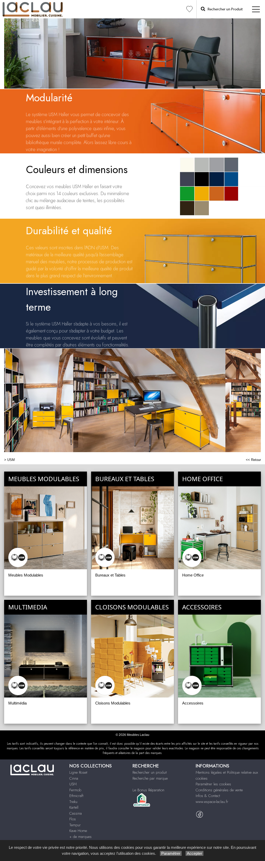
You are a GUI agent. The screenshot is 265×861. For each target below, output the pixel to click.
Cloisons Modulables (112, 703)
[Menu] (256, 9)
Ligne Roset (78, 772)
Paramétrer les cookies (213, 784)
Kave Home (78, 831)
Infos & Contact (208, 796)
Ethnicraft (76, 796)
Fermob (75, 790)
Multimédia (17, 703)
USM (11, 460)
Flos (72, 819)
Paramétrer (170, 853)
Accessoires (192, 703)
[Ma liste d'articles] (189, 9)
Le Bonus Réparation (148, 790)
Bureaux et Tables (110, 575)
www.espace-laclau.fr (212, 802)
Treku (73, 802)
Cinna (73, 778)
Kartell (73, 807)
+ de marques (80, 836)
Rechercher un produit (149, 772)
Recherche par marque (150, 778)
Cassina (75, 813)
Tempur (75, 825)
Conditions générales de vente (219, 790)
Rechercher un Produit (224, 9)
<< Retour (253, 460)
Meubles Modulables (25, 575)
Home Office (193, 575)
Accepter (194, 853)
